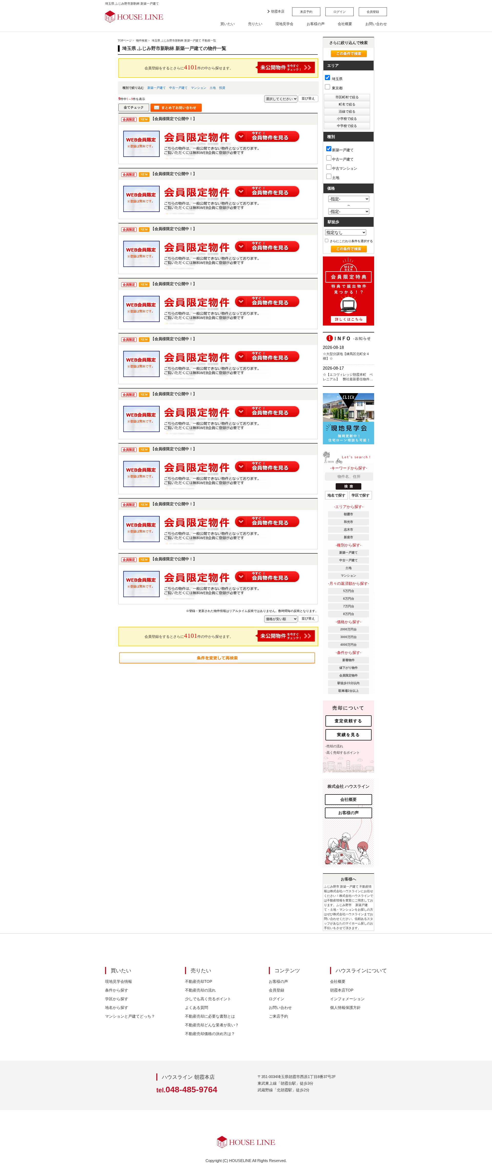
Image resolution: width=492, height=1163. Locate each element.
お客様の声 (316, 24)
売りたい (255, 24)
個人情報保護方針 (345, 1007)
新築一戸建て (156, 88)
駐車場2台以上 (349, 691)
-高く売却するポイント (342, 753)
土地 (213, 88)
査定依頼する (348, 721)
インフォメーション (347, 999)
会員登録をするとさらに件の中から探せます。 (189, 67)
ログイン (339, 12)
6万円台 (348, 598)
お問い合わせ (376, 24)
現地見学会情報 (118, 981)
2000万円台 (348, 629)
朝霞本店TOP (341, 990)
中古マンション (344, 168)
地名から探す (116, 1007)
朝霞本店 (277, 11)
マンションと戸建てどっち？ (130, 1016)
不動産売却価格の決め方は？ (210, 1033)
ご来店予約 (278, 1016)
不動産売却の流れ (200, 990)
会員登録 (373, 12)
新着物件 (348, 660)
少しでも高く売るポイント (208, 999)
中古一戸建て (178, 88)
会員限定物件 (348, 675)
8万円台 (348, 614)
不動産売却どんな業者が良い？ (212, 1025)
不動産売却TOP (198, 981)
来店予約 (306, 12)
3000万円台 (348, 637)
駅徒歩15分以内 (348, 683)
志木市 (348, 529)
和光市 (348, 522)
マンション (198, 88)
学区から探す (116, 999)
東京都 (337, 88)
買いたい (227, 24)
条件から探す (116, 990)
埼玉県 (337, 79)
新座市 (348, 537)
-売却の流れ (334, 746)
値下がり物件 (348, 668)
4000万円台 (348, 645)
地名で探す (336, 495)
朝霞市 (348, 514)
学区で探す (361, 495)
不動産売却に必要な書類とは (210, 1016)
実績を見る (348, 735)
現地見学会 (284, 24)
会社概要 (345, 24)
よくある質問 (196, 1007)
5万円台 (348, 591)
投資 (222, 88)
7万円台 (348, 606)
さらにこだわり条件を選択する (351, 241)
